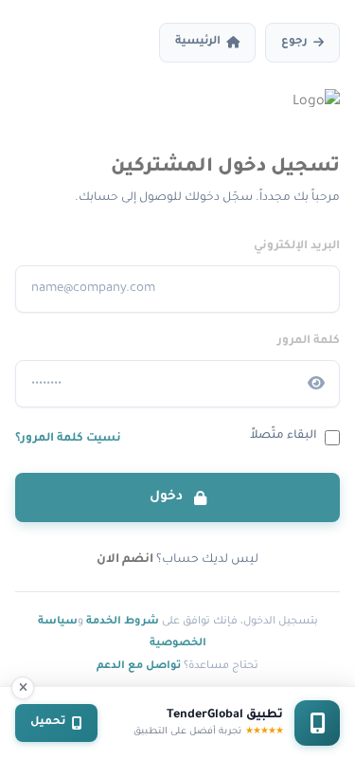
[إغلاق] (22, 688)
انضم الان (125, 560)
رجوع (294, 42)
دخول (168, 497)
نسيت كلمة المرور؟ (68, 438)
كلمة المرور (308, 341)
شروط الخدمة (122, 621)
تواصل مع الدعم (139, 666)
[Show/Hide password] (316, 384)
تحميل (48, 722)
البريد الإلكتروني (297, 246)
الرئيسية (198, 42)
